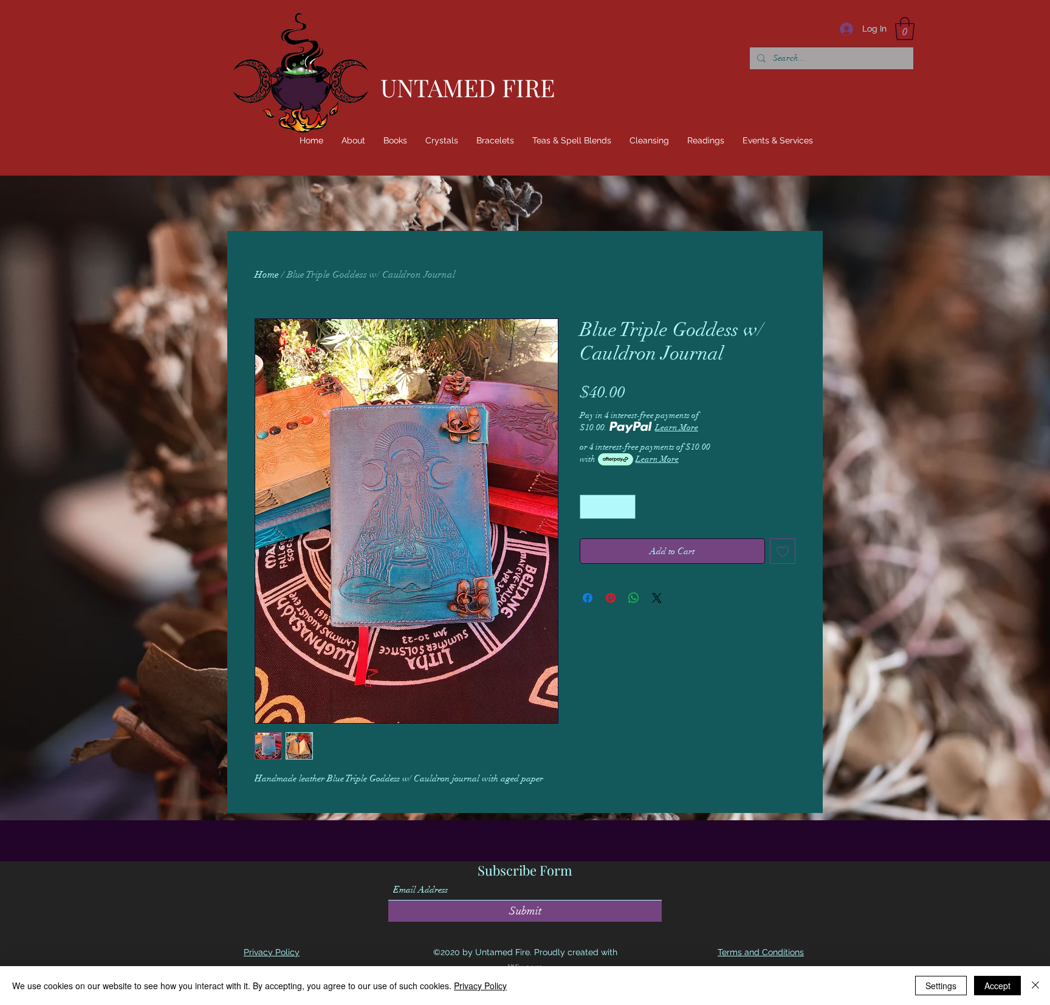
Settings (940, 985)
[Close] (1035, 985)
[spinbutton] (608, 506)
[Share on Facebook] (587, 598)
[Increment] (625, 506)
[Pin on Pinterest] (610, 598)
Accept (997, 985)
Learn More (676, 427)
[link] (904, 28)
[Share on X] (657, 598)
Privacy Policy (480, 985)
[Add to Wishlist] (783, 551)
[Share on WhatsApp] (633, 598)
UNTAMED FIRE (467, 87)
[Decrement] (590, 506)
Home (267, 275)
